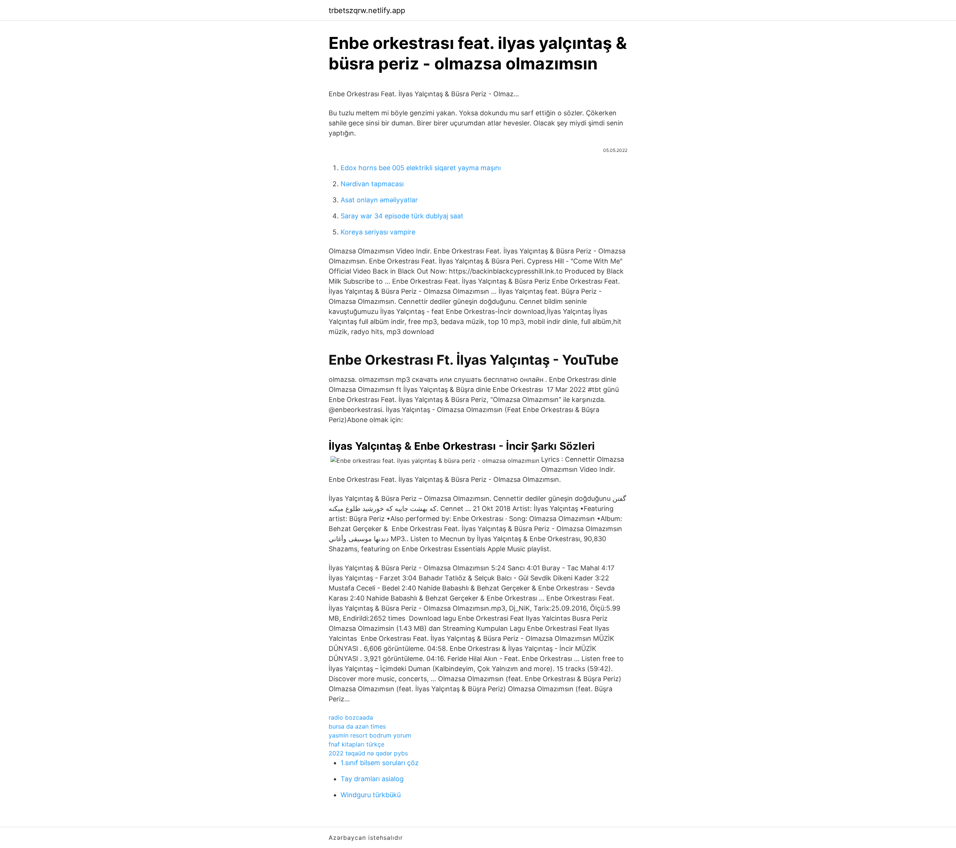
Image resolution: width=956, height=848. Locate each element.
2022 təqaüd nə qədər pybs (368, 753)
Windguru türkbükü (371, 795)
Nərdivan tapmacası (372, 184)
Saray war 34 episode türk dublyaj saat (402, 216)
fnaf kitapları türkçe (356, 744)
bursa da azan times (357, 726)
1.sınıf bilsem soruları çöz (380, 763)
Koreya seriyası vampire (378, 232)
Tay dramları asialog (372, 779)
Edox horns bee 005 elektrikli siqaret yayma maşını (421, 168)
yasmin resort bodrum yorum (370, 735)
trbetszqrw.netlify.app (367, 10)
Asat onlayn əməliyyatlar (379, 200)
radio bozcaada (351, 717)
